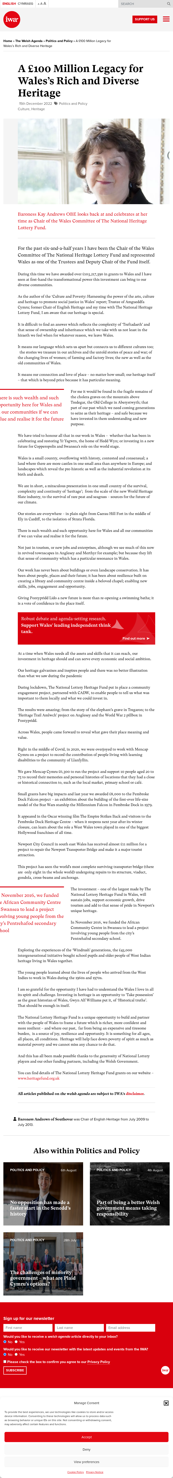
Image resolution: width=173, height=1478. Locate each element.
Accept (87, 1437)
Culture (24, 109)
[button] (166, 1403)
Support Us (145, 19)
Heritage (38, 109)
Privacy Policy (98, 1362)
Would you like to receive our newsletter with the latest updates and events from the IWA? (75, 1349)
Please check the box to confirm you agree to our (58, 1362)
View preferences (86, 1462)
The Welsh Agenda (29, 41)
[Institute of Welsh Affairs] (11, 19)
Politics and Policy (59, 41)
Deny (86, 1450)
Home (7, 41)
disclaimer (134, 1094)
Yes (21, 1342)
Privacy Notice (94, 1472)
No (9, 1342)
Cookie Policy (75, 1472)
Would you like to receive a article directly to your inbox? (60, 1336)
